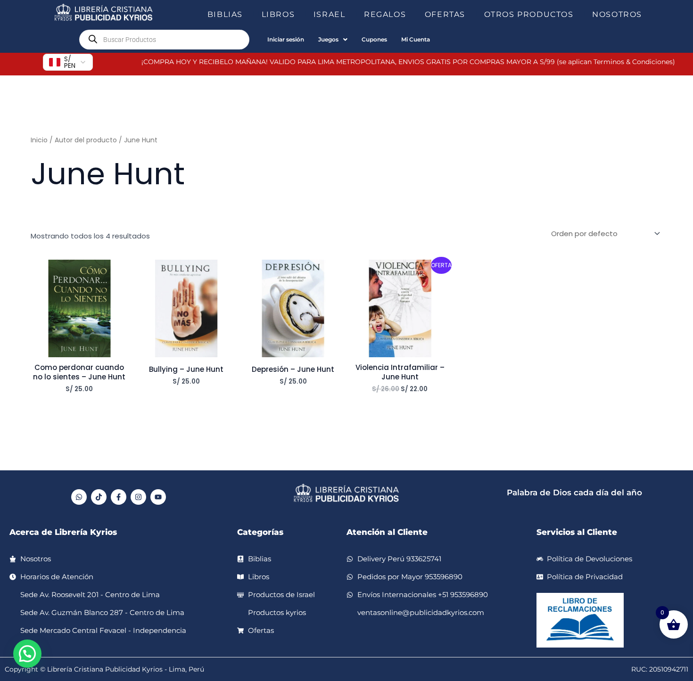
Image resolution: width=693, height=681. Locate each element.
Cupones (374, 39)
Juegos (328, 39)
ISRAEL (330, 14)
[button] (246, 14)
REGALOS (385, 14)
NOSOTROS (617, 14)
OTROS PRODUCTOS (529, 14)
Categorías (260, 532)
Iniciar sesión (285, 39)
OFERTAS (445, 14)
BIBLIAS (225, 14)
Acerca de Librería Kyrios (63, 532)
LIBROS (278, 14)
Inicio (39, 140)
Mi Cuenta (415, 39)
